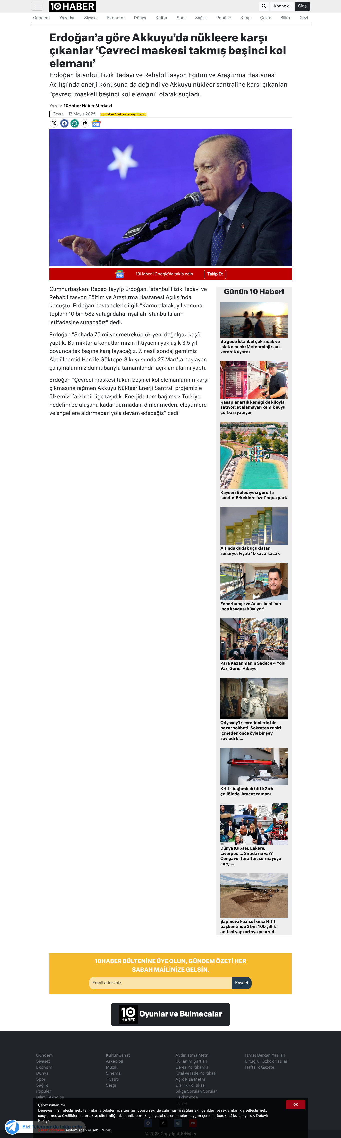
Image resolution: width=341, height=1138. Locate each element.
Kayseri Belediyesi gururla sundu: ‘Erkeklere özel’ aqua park (253, 495)
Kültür (161, 18)
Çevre (265, 18)
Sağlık (201, 18)
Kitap (246, 18)
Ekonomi (115, 18)
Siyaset (91, 18)
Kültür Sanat (118, 1056)
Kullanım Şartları (191, 1062)
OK (295, 1104)
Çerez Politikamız (191, 1068)
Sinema (113, 1074)
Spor (181, 18)
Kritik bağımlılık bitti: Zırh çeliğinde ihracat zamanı (246, 791)
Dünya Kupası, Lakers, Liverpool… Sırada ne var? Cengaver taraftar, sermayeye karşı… (250, 856)
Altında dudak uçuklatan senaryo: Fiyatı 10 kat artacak (250, 551)
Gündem (41, 18)
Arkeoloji (114, 1062)
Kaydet (241, 983)
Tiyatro (112, 1080)
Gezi (304, 18)
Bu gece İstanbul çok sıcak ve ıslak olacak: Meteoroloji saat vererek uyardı (250, 347)
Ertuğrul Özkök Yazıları (266, 1062)
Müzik (111, 1068)
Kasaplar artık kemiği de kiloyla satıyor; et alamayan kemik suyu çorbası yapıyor (252, 408)
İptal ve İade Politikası (195, 1074)
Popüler (223, 18)
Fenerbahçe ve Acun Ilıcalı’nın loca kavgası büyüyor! (250, 606)
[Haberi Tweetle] (54, 124)
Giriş (302, 6)
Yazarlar (67, 18)
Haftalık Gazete (259, 1068)
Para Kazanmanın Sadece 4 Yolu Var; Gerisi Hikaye (252, 666)
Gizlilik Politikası (190, 1086)
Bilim (285, 18)
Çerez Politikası (51, 1130)
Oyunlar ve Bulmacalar (180, 1014)
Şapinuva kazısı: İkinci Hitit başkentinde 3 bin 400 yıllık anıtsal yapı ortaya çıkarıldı (248, 927)
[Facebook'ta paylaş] (64, 124)
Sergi (111, 1086)
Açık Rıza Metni (190, 1080)
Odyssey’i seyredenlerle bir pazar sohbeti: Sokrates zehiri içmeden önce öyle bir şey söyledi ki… (250, 731)
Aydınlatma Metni (192, 1056)
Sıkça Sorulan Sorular (196, 1092)
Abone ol (282, 6)
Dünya (140, 18)
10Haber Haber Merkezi (88, 106)
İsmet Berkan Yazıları (265, 1056)
